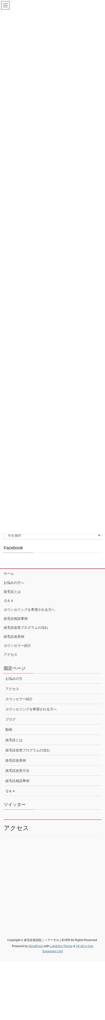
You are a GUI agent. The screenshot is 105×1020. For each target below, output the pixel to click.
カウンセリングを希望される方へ (29, 610)
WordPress (36, 946)
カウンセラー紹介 (17, 645)
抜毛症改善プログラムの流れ (26, 627)
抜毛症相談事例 (16, 618)
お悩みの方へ (14, 583)
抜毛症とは (12, 592)
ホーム (9, 573)
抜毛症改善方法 (17, 771)
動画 (8, 729)
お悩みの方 (13, 678)
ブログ (10, 719)
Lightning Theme (61, 946)
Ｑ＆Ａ (9, 601)
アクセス (10, 654)
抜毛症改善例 (14, 636)
